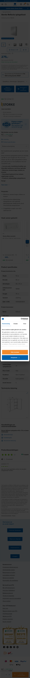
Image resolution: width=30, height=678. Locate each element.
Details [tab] (16, 323)
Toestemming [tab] (6, 323)
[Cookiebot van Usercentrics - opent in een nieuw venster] (21, 319)
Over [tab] (24, 323)
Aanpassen (14, 357)
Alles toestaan (15, 352)
